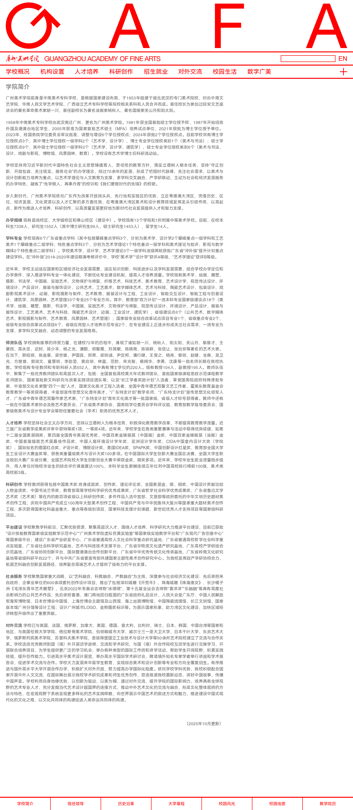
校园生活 (225, 71)
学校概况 (18, 71)
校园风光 (227, 803)
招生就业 (156, 71)
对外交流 (190, 71)
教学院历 (328, 803)
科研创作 (121, 71)
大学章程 (176, 803)
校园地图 (277, 803)
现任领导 (75, 803)
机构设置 (52, 71)
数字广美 (259, 71)
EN (342, 58)
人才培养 (87, 71)
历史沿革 (126, 803)
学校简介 (25, 803)
